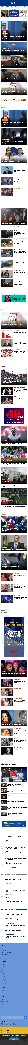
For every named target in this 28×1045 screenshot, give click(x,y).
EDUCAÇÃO (3, 976)
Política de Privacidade (6, 952)
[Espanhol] (4, 1032)
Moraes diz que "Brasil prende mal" (13, 879)
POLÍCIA (2, 973)
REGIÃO (2, 969)
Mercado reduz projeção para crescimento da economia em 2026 (20, 334)
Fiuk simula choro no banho (19, 691)
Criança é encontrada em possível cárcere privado (15, 891)
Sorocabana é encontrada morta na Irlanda (19, 234)
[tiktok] (9, 1024)
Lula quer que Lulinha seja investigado (19, 587)
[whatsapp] (13, 1024)
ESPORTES (3, 978)
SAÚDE (2, 975)
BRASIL (2, 982)
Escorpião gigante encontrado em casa (14, 885)
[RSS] (16, 1024)
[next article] (24, 7)
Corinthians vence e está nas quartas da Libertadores (20, 390)
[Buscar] (26, 2)
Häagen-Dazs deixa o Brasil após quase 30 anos (19, 353)
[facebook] (4, 1024)
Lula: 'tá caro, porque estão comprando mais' (20, 342)
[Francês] (7, 1032)
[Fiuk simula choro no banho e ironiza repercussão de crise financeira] (7, 692)
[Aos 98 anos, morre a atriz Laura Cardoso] (7, 751)
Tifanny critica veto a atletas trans (19, 399)
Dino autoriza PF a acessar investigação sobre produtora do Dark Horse (16, 848)
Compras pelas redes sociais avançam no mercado (15, 937)
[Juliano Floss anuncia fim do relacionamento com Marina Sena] (7, 732)
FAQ (2, 1006)
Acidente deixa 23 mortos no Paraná (20, 242)
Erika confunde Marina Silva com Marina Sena (19, 701)
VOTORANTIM (4, 968)
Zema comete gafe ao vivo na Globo (13, 863)
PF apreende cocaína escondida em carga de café (20, 253)
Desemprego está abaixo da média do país (20, 598)
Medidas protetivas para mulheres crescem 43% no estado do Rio (15, 842)
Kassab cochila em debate (19, 191)
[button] (2, 3)
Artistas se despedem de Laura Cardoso (20, 741)
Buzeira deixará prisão (19, 272)
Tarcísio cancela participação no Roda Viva (19, 170)
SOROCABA (3, 964)
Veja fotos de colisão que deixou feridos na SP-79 (20, 263)
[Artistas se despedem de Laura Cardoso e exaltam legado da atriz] (7, 742)
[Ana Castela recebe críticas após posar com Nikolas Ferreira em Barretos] (7, 683)
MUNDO (2, 990)
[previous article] (27, 7)
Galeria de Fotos (4, 1001)
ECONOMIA (3, 980)
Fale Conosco (4, 954)
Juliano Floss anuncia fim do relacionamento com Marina (20, 732)
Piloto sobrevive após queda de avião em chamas (14, 896)
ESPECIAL (3, 966)
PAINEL (2, 989)
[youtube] (11, 1024)
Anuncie (3, 955)
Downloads (3, 1004)
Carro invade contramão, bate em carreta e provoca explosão (20, 283)
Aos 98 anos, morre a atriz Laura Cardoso (19, 750)
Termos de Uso (4, 950)
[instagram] (2, 1024)
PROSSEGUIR (14, 1039)
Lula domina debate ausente (19, 180)
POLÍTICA (3, 971)
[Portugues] (2, 1032)
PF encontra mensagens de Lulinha (20, 576)
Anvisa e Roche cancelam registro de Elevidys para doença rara (15, 859)
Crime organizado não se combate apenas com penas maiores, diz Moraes (15, 853)
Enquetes (3, 1003)
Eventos (2, 999)
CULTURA (3, 985)
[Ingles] (9, 1032)
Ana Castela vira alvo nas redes (20, 682)
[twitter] (6, 1024)
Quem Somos (4, 948)
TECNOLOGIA (4, 983)
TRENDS (3, 987)
